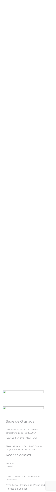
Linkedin (10, 466)
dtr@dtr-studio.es (14, 433)
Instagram (11, 463)
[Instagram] (3, 22)
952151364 (30, 449)
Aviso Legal (12, 485)
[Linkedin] (11, 22)
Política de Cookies (16, 488)
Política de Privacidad (32, 485)
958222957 (30, 433)
